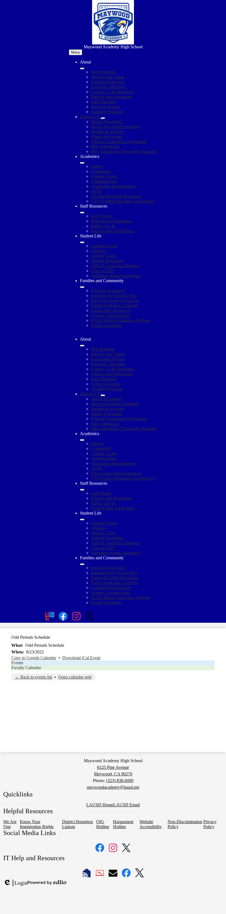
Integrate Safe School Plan (114, 295)
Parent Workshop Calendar (114, 305)
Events (17, 662)
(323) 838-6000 (119, 780)
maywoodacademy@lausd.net (113, 787)
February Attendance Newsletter (119, 141)
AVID (96, 191)
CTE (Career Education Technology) (123, 201)
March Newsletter (106, 121)
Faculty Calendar (26, 667)
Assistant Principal (107, 111)
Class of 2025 (103, 270)
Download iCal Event (81, 657)
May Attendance (105, 146)
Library (97, 166)
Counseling (101, 171)
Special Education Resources (116, 196)
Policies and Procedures (111, 96)
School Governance (108, 290)
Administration (104, 181)
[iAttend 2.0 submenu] (103, 118)
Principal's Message (108, 86)
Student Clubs (103, 255)
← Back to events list (33, 677)
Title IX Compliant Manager (115, 265)
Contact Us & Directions (112, 91)
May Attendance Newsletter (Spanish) (124, 151)
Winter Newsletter (106, 136)
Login (15, 883)
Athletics (98, 250)
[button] (82, 345)
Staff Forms (101, 216)
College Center (104, 176)
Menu (75, 52)
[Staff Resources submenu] (82, 212)
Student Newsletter (107, 260)
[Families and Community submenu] (82, 287)
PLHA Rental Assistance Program (120, 320)
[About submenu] (82, 68)
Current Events (104, 245)
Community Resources (111, 310)
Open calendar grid (75, 677)
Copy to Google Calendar (33, 657)
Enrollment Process (108, 82)
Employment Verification (112, 231)
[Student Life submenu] (82, 242)
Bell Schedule (103, 72)
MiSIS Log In (103, 226)
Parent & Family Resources (115, 300)
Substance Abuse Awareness (116, 275)
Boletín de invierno (107, 131)
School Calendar (105, 106)
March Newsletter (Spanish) (115, 126)
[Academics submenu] (82, 163)
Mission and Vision (108, 77)
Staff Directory (104, 101)
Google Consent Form (110, 315)
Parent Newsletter (106, 325)
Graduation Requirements (113, 186)
